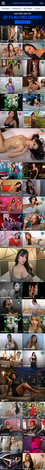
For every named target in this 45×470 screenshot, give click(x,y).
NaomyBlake (5, 400)
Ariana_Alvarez (28, 331)
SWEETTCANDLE (28, 348)
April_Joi (3, 366)
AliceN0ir (26, 451)
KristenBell (4, 92)
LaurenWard (4, 178)
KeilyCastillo (27, 366)
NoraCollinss (5, 434)
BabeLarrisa (4, 126)
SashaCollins (5, 75)
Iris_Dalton (4, 246)
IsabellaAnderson (6, 58)
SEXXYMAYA (5, 348)
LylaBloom (26, 434)
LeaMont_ (4, 280)
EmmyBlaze (4, 212)
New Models (28, 8)
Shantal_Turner (28, 212)
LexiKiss (26, 92)
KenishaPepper (28, 417)
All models (5, 8)
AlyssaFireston (28, 246)
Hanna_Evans (5, 331)
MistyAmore (5, 417)
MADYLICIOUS (5, 195)
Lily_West (26, 178)
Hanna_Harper (27, 58)
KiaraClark (4, 468)
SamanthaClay (5, 160)
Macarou (26, 109)
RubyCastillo (27, 75)
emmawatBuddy (6, 297)
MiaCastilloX (27, 195)
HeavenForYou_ (6, 451)
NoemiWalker (27, 229)
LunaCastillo (5, 314)
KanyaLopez (5, 41)
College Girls (16, 8)
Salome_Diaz (27, 126)
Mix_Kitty (3, 229)
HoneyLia (26, 468)
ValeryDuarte (27, 314)
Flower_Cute (5, 109)
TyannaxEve (27, 297)
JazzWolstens (27, 41)
